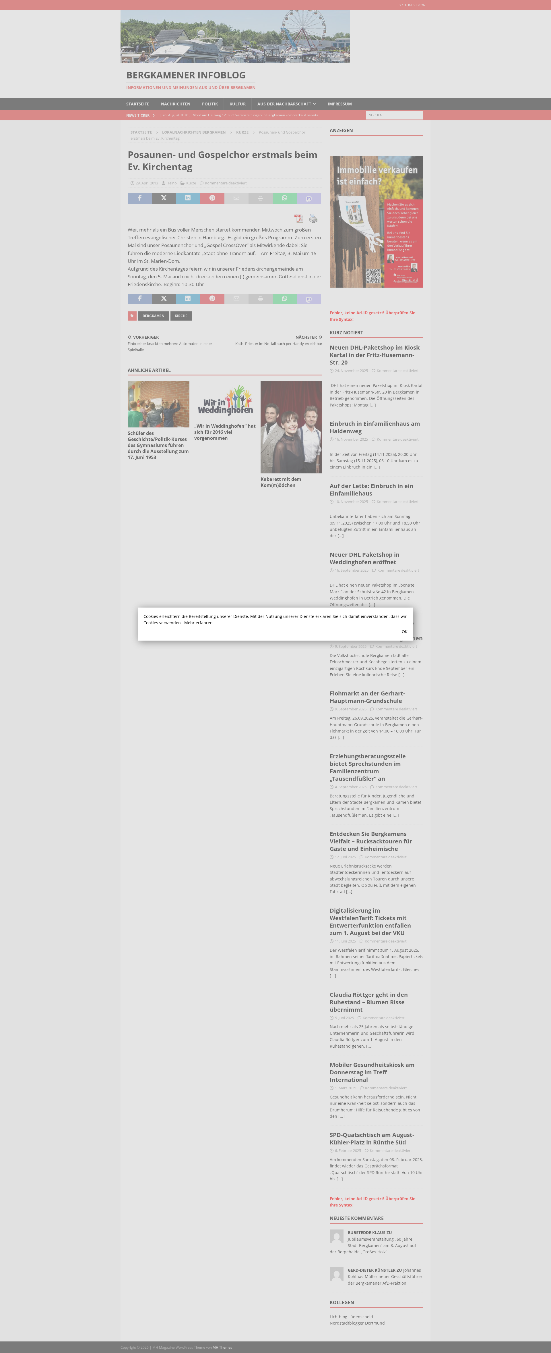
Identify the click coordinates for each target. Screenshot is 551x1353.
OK (405, 631)
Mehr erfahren (198, 622)
